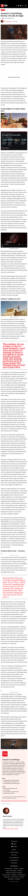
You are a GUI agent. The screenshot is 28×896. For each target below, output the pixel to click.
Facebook (14, 841)
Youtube (15, 846)
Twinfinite (16, 868)
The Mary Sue (7, 876)
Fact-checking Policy (14, 857)
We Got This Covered (11, 872)
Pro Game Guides (9, 868)
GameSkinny (14, 874)
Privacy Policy (14, 862)
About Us (14, 849)
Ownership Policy (14, 860)
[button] (25, 5)
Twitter (14, 844)
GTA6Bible (17, 879)
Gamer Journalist (6, 874)
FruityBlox (21, 876)
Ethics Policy (14, 855)
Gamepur (21, 868)
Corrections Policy (14, 852)
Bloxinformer (11, 879)
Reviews (3, 10)
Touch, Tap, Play (14, 876)
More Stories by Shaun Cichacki (10, 828)
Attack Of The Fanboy (11, 870)
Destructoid (19, 872)
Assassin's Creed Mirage (6, 803)
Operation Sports (22, 874)
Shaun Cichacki (7, 21)
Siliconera (19, 870)
